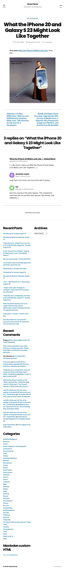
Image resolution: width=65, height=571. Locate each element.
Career (5, 444)
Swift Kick (6, 515)
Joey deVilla (20, 42)
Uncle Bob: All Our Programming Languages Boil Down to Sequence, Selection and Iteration (16, 364)
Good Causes (7, 472)
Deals (5, 453)
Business (6, 441)
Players (5, 496)
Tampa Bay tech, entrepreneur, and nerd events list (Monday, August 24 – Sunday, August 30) (17, 245)
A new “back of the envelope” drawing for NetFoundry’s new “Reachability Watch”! (16, 253)
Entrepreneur (7, 463)
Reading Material (9, 510)
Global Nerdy (32, 4)
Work (5, 539)
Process (6, 505)
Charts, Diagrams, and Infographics (15, 446)
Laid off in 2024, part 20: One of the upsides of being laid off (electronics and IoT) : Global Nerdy (16, 392)
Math (5, 484)
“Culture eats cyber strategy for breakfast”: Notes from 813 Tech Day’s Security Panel (16, 290)
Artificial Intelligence (10, 439)
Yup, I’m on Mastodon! (10, 555)
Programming (7, 508)
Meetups (6, 486)
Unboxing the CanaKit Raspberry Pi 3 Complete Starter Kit (16, 419)
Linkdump (6, 482)
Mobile (5, 489)
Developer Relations (10, 458)
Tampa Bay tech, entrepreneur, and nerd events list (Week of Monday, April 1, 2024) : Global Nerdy (16, 372)
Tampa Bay (7, 520)
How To (5, 477)
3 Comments (48, 42)
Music (5, 491)
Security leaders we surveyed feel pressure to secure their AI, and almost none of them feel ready (16, 322)
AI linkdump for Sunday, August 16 (14, 272)
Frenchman (7, 362)
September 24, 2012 (34, 42)
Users (5, 531)
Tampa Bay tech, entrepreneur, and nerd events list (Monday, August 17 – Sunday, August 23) (16, 298)
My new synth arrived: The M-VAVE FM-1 (17, 259)
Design (5, 456)
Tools (5, 524)
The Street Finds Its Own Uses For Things (17, 522)
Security (6, 512)
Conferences (7, 449)
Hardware (6, 475)
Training (6, 527)
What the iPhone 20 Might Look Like (33, 51)
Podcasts (6, 498)
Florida (5, 465)
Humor (5, 479)
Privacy (5, 503)
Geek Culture (7, 470)
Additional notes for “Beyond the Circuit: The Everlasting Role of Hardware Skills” (16, 407)
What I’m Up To (8, 536)
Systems (6, 517)
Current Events (8, 451)
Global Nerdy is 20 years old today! (15, 268)
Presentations (8, 501)
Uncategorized (32, 18)
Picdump (6, 494)
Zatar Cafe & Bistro (9, 425)
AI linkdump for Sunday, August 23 (14, 233)
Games (5, 467)
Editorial (6, 460)
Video (5, 534)
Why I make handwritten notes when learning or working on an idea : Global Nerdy (15, 348)
